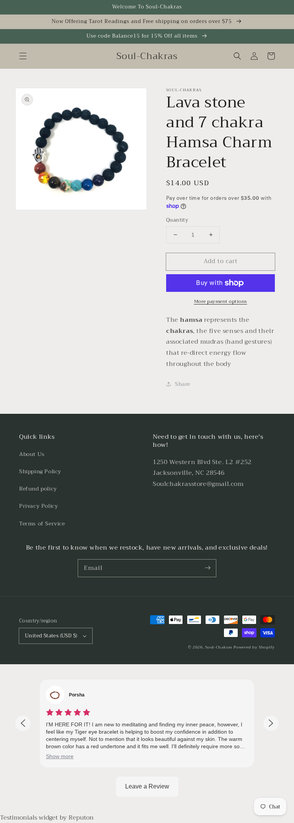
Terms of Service (42, 523)
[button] (23, 56)
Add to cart (221, 261)
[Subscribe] (207, 568)
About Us (32, 454)
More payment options (220, 301)
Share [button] (182, 383)
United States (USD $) (51, 635)
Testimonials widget (29, 817)
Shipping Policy (40, 471)
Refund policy (38, 488)
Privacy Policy (38, 505)
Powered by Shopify (254, 647)
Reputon (81, 817)
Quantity (177, 220)
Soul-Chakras (218, 647)
